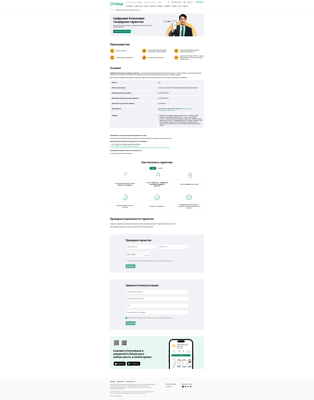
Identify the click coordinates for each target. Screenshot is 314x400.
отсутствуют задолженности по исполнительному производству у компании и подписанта (140, 147)
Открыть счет (138, 6)
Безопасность (130, 381)
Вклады (174, 6)
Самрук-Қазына (186, 109)
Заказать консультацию (122, 31)
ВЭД (179, 6)
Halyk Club (146, 2)
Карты (146, 6)
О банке (159, 2)
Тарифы (112, 381)
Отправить (130, 323)
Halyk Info (153, 2)
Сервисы (185, 6)
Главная (112, 10)
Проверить (130, 266)
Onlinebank (199, 2)
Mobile (160, 168)
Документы (120, 381)
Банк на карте (178, 2)
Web (153, 168)
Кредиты (160, 6)
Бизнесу (140, 2)
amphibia (119, 396)
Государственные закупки (166, 110)
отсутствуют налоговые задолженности (124, 146)
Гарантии (153, 6)
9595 (169, 386)
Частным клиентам (131, 2)
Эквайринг (167, 6)
